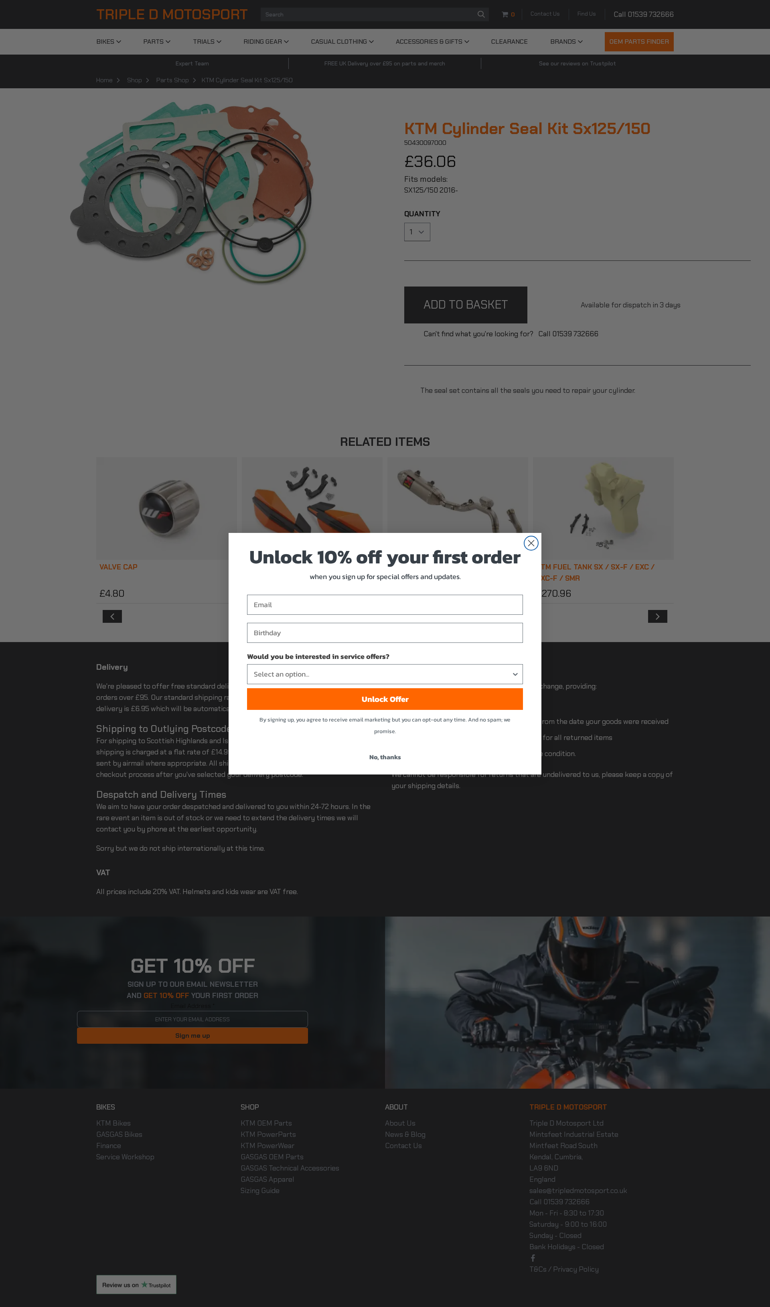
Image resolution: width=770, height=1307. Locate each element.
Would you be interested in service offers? (318, 656)
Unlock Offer (385, 699)
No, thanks (385, 757)
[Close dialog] (531, 543)
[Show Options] (515, 674)
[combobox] (382, 674)
